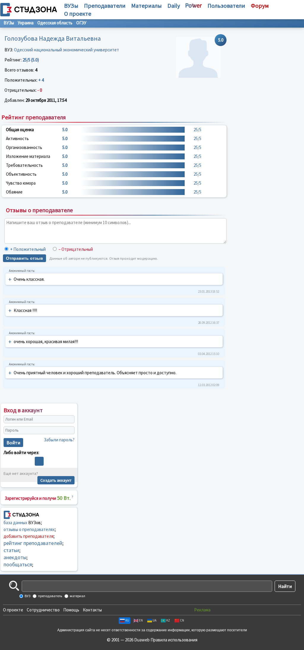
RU (127, 620)
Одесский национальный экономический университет (66, 50)
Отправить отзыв (24, 258)
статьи (11, 550)
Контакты (92, 610)
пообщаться (18, 564)
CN (182, 620)
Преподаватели (105, 5)
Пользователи (226, 5)
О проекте (13, 610)
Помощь (71, 610)
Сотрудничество (43, 610)
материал (77, 596)
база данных (15, 522)
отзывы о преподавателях (29, 529)
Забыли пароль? (59, 440)
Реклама (202, 610)
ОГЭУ (81, 23)
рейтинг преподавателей (33, 543)
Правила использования (174, 640)
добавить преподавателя (28, 536)
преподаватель (49, 596)
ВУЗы (71, 5)
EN (141, 620)
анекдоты (15, 557)
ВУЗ (27, 596)
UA (154, 620)
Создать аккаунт (56, 480)
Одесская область (54, 23)
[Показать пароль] (68, 430)
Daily (173, 5)
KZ (168, 620)
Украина (26, 23)
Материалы (146, 5)
